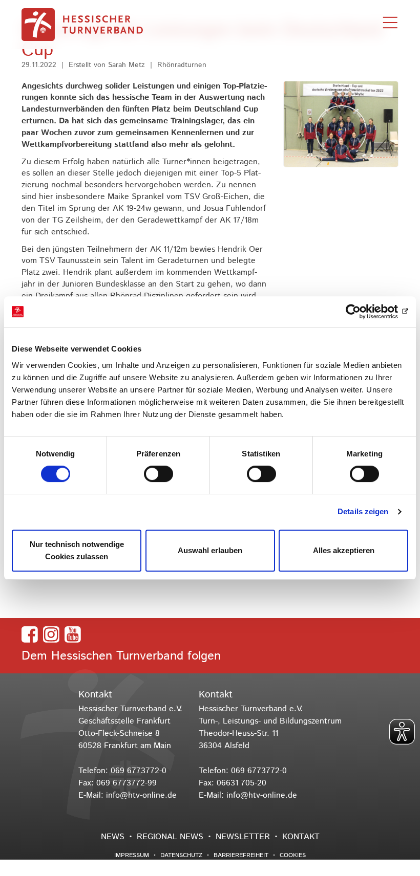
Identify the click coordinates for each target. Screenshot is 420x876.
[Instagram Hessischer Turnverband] (51, 634)
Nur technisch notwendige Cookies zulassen (77, 550)
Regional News (170, 837)
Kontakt (301, 837)
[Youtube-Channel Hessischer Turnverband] (73, 634)
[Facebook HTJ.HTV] (30, 634)
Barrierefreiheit (241, 855)
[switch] (158, 474)
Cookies (293, 855)
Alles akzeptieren (343, 550)
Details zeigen (363, 511)
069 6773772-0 (138, 771)
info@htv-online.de (141, 795)
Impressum (131, 855)
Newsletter (243, 837)
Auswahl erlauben (210, 550)
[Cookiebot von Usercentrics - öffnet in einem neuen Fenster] (363, 311)
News (112, 837)
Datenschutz (181, 855)
